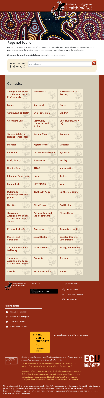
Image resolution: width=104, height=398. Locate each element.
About (75, 19)
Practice (62, 19)
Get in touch (43, 291)
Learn (45, 19)
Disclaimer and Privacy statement (74, 335)
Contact (86, 19)
